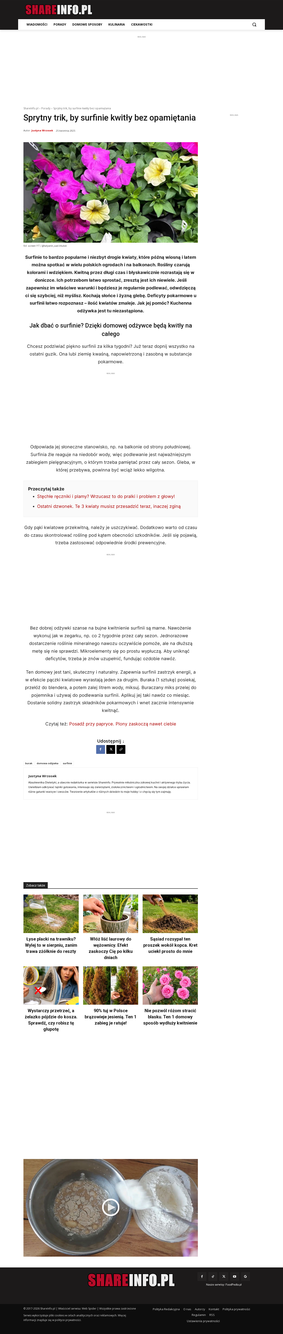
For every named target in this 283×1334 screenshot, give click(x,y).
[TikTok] (212, 1276)
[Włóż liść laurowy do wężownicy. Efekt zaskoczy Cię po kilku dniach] (110, 913)
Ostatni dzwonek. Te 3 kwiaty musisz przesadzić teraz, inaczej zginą (109, 506)
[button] (254, 24)
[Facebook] (100, 749)
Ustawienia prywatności (203, 1321)
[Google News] (245, 1276)
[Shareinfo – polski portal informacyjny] (58, 9)
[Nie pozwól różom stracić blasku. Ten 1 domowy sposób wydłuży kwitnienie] (170, 985)
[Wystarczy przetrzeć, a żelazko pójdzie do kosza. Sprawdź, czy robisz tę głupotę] (51, 985)
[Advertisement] (141, 70)
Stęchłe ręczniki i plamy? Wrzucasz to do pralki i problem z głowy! (106, 496)
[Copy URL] (121, 749)
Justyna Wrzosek (42, 130)
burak (28, 763)
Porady (45, 108)
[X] (110, 749)
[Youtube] (234, 1276)
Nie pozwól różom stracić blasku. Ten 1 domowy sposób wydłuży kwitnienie (170, 1017)
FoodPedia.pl (234, 1284)
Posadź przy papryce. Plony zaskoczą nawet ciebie (122, 724)
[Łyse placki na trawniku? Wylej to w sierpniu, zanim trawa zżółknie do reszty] (51, 913)
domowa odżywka (47, 763)
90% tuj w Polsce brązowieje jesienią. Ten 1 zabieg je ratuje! (110, 1017)
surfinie (67, 763)
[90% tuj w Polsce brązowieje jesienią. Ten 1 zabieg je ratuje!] (110, 985)
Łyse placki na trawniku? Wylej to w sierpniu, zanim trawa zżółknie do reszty (51, 945)
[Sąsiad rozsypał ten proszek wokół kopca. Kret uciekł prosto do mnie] (170, 913)
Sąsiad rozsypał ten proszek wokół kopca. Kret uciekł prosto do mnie (170, 945)
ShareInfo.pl (30, 108)
